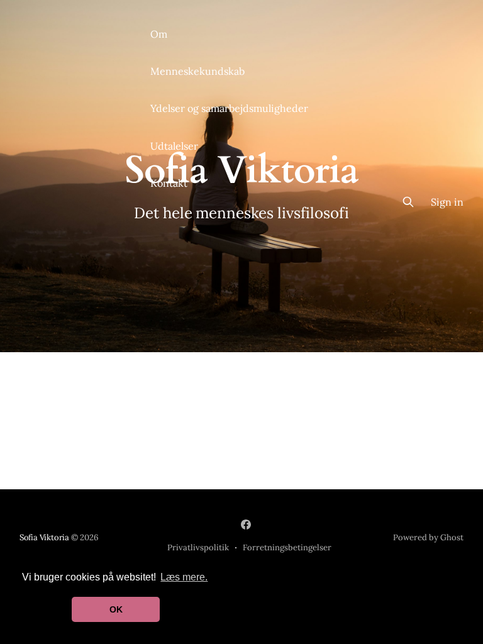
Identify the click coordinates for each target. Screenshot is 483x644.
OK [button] (116, 609)
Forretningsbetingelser (287, 547)
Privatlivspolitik (198, 547)
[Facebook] (246, 524)
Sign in (447, 202)
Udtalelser (174, 146)
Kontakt (168, 183)
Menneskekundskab (197, 71)
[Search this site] (408, 202)
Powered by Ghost (428, 537)
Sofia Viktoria (44, 537)
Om (158, 34)
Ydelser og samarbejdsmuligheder (229, 108)
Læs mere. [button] (184, 577)
